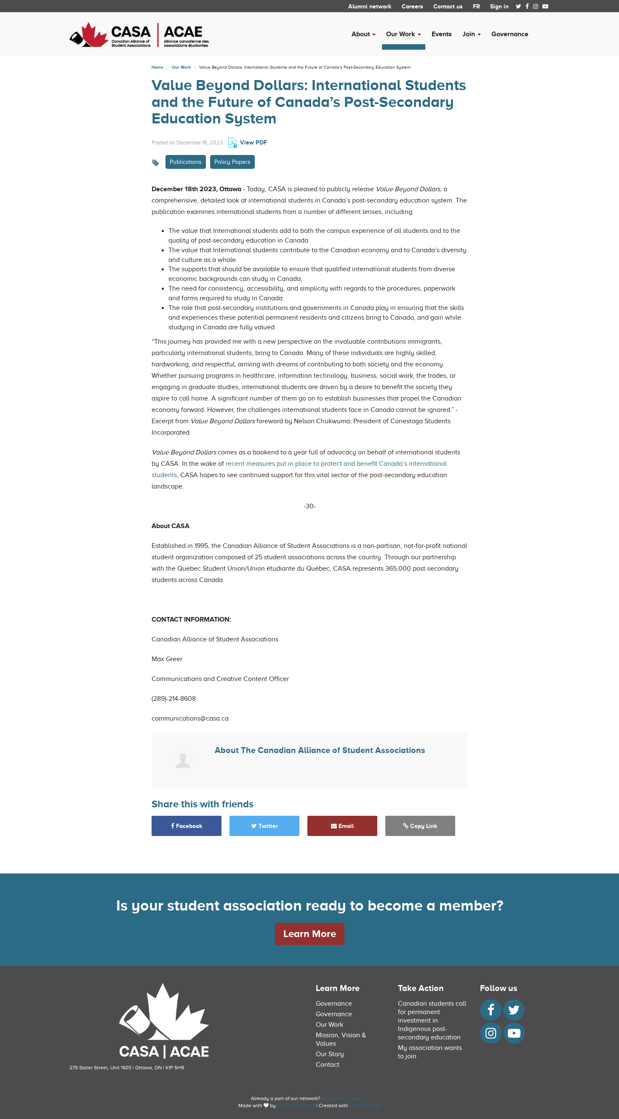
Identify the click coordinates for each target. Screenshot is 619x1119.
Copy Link (423, 826)
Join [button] (469, 34)
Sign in (499, 6)
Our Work (181, 67)
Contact (327, 1064)
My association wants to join (430, 1052)
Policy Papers (232, 162)
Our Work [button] (401, 34)
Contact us (448, 6)
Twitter (267, 826)
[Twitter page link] (518, 6)
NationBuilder (365, 1105)
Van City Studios (296, 1105)
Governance (509, 34)
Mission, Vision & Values (341, 1039)
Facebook (188, 826)
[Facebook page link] (527, 6)
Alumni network (370, 6)
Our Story (330, 1054)
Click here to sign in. (345, 1098)
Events (442, 34)
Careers (412, 6)
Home (157, 67)
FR (476, 6)
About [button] (361, 34)
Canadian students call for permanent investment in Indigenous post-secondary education (432, 1020)
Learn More (309, 933)
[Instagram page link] (535, 6)
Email (345, 826)
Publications (186, 162)
